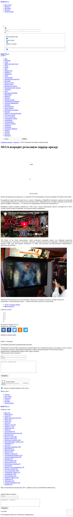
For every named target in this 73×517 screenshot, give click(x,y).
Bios (6, 59)
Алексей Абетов (14, 304)
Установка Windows (11, 129)
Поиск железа (9, 108)
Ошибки (7, 105)
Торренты (8, 125)
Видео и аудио (9, 82)
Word (6, 76)
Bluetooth (7, 60)
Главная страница (6, 142)
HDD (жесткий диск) (11, 64)
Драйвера (8, 89)
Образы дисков (9, 100)
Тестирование (9, 122)
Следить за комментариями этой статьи (16, 388)
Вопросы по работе (11, 86)
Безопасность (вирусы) (12, 79)
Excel (6, 62)
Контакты (8, 8)
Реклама (7, 10)
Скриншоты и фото (11, 118)
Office (6, 65)
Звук (6, 91)
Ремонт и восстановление (13, 113)
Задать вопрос (9, 11)
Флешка (7, 130)
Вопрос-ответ (9, 84)
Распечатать (10, 306)
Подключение (9, 106)
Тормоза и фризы (10, 123)
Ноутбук (7, 98)
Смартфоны (8, 120)
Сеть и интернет (10, 117)
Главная (7, 394)
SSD (6, 69)
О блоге (7, 132)
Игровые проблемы (11, 93)
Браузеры (8, 81)
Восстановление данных (13, 88)
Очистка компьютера (11, 103)
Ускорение (8, 127)
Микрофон (8, 94)
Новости (7, 6)
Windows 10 (8, 71)
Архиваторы (9, 77)
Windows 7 (8, 72)
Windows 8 (8, 74)
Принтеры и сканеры (11, 110)
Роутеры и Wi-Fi (10, 115)
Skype (6, 67)
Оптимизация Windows (12, 101)
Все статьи (8, 5)
